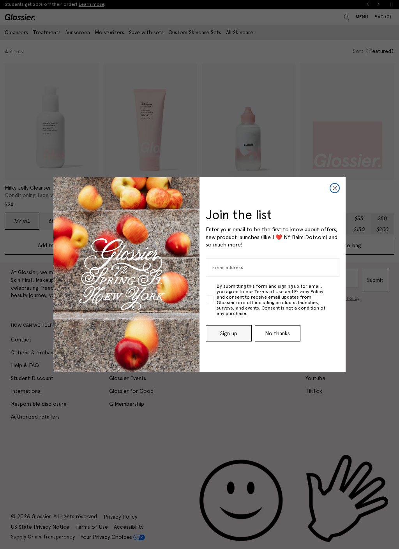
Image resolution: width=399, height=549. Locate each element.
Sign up (228, 333)
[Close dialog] (334, 188)
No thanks (277, 333)
